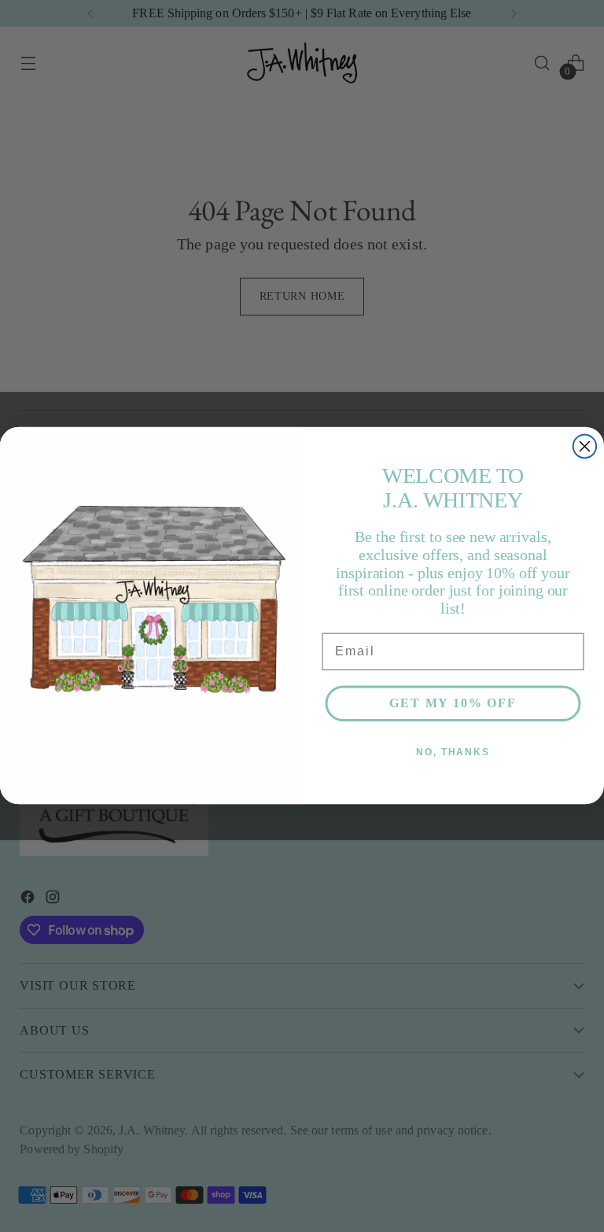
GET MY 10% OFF (452, 703)
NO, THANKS (453, 752)
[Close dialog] (585, 447)
